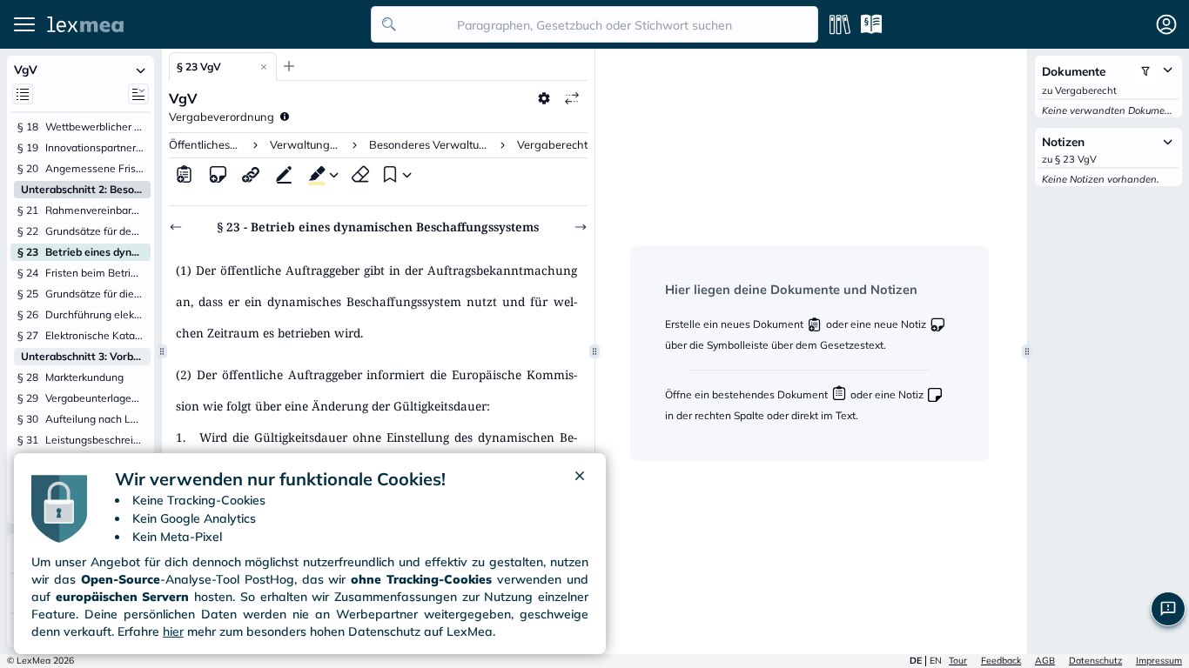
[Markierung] (313, 174)
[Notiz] (217, 174)
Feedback (1001, 660)
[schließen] (579, 479)
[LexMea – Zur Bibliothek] (204, 24)
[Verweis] (250, 174)
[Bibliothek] (840, 24)
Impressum (1159, 660)
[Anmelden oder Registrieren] (1166, 24)
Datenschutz (1095, 660)
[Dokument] (184, 174)
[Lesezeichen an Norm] (388, 174)
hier (173, 631)
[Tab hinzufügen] (289, 66)
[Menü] (24, 24)
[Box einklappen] (140, 69)
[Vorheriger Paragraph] (176, 227)
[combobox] (594, 24)
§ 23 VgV (199, 66)
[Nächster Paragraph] (581, 227)
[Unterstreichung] (283, 174)
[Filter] (1145, 71)
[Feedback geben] (1168, 608)
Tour (958, 660)
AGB (1045, 660)
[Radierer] (360, 174)
